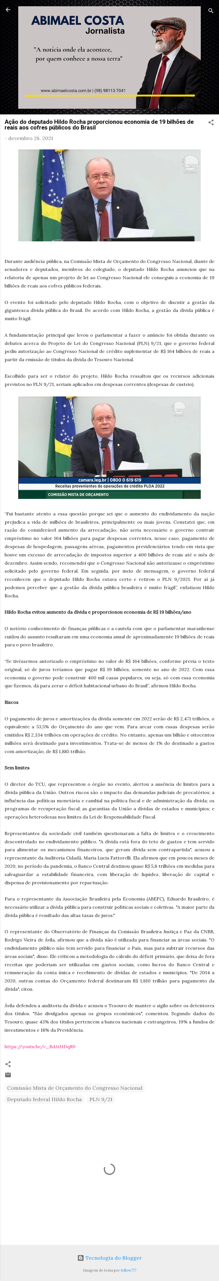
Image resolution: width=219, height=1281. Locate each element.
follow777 (128, 1270)
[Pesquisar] (211, 11)
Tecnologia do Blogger (113, 1258)
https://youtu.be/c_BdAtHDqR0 (40, 1046)
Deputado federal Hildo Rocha (44, 1099)
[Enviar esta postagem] (8, 1076)
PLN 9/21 (101, 1099)
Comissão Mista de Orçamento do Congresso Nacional (75, 1088)
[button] (211, 123)
